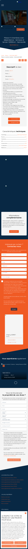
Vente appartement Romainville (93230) (10, 482)
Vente (2, 55)
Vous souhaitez (4, 272)
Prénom (4, 254)
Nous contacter (4, 503)
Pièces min (4, 429)
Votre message (6, 277)
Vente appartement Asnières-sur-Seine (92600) (12, 479)
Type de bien (4, 415)
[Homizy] (22, 5)
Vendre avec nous (5, 499)
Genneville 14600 (13, 55)
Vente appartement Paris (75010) (9, 486)
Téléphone (4, 265)
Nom (3, 258)
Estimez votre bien (5, 497)
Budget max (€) (6, 422)
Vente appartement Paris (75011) (9, 477)
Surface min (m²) (6, 426)
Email (3, 262)
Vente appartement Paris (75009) (9, 484)
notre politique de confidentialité (9, 539)
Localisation (4, 418)
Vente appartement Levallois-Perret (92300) (11, 488)
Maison (6, 55)
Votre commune (6, 269)
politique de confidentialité (10, 304)
